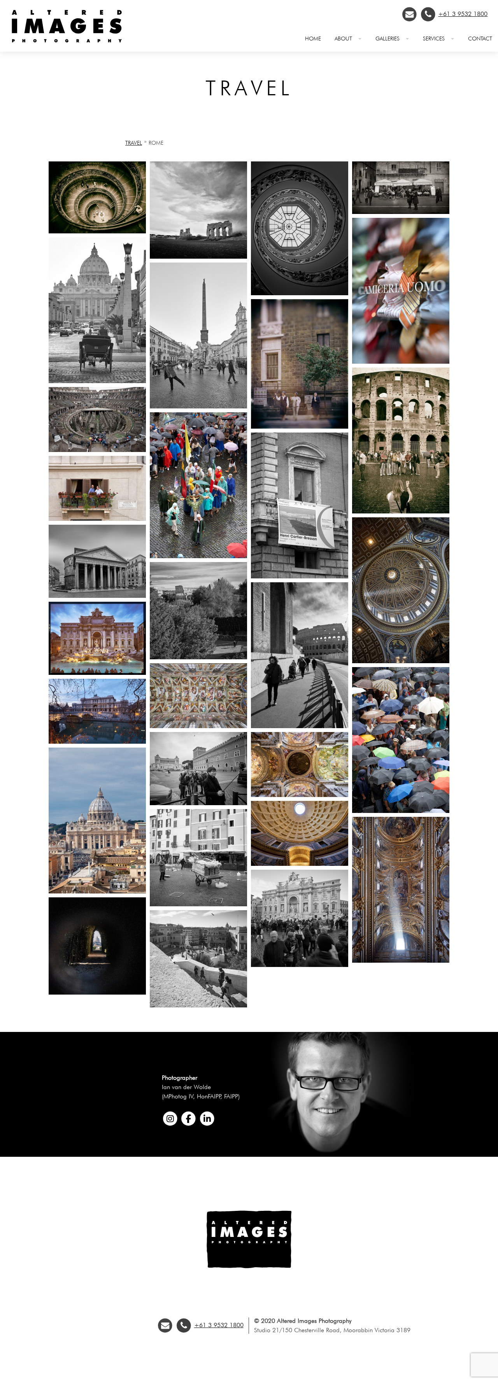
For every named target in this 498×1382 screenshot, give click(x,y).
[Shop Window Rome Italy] (400, 361)
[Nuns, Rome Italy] (299, 426)
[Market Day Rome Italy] (198, 904)
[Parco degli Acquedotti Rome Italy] (198, 256)
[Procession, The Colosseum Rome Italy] (198, 556)
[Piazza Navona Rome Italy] (400, 211)
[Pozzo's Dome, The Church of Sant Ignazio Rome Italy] (299, 795)
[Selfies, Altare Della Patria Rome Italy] (198, 803)
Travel (133, 143)
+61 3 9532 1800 (462, 14)
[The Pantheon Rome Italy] (97, 595)
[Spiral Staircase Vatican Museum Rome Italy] (97, 231)
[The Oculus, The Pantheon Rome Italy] (299, 863)
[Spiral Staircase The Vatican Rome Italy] (299, 293)
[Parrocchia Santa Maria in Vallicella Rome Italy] (400, 960)
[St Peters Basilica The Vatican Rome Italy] (97, 381)
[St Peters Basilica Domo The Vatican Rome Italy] (400, 661)
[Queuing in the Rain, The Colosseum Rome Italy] (400, 810)
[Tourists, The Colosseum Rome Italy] (400, 511)
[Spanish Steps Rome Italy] (198, 1005)
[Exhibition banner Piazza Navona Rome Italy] (299, 576)
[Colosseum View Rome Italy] (198, 657)
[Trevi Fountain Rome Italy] (97, 672)
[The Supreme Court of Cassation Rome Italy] (97, 741)
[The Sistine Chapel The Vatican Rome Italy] (198, 726)
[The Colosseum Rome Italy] (97, 450)
